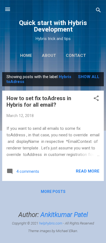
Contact (76, 55)
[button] (96, 99)
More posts (53, 191)
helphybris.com (50, 223)
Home (26, 55)
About (49, 55)
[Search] (98, 11)
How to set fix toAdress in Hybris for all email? (39, 101)
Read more (87, 171)
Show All (88, 76)
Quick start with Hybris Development (53, 26)
